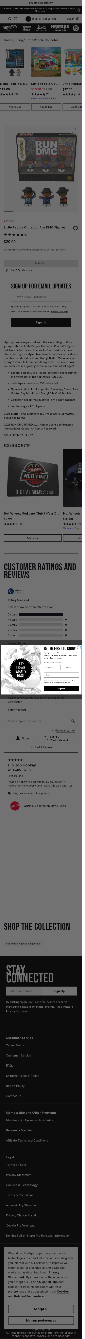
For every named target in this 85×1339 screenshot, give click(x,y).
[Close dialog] (78, 647)
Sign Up (61, 688)
